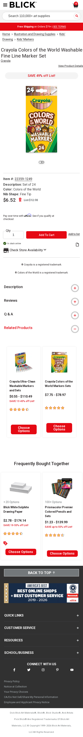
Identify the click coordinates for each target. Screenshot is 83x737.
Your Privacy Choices (16, 691)
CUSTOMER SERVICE (19, 628)
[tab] (41, 287)
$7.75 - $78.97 (55, 395)
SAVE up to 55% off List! (58, 526)
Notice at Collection (15, 686)
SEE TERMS (59, 26)
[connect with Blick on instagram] (43, 672)
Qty (8, 230)
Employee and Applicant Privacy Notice (26, 702)
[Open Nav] (5, 4)
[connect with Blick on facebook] (14, 672)
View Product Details (70, 65)
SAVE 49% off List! (41, 76)
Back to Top (39, 573)
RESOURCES (13, 640)
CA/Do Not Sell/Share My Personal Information (31, 697)
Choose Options (24, 429)
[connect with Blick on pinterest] (57, 672)
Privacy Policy (12, 681)
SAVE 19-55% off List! (15, 525)
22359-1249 (23, 179)
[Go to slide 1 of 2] (40, 162)
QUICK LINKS (14, 615)
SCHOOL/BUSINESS (19, 653)
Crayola (5, 60)
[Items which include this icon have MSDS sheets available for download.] (77, 245)
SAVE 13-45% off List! (21, 401)
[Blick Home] (23, 5)
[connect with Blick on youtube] (72, 672)
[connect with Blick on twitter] (29, 672)
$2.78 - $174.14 (14, 520)
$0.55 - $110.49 (20, 396)
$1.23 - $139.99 (56, 522)
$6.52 (9, 200)
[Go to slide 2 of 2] (43, 162)
